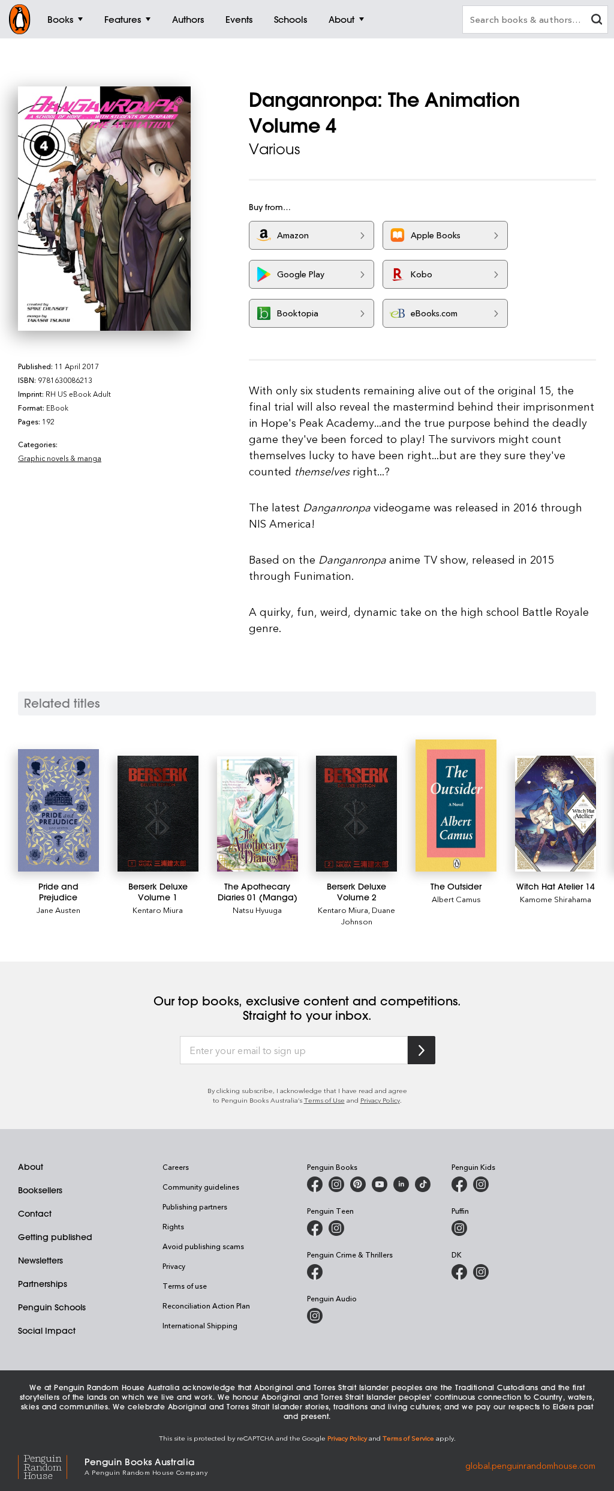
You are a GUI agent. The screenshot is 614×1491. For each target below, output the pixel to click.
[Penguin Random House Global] (51, 1465)
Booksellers (40, 1190)
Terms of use (184, 1285)
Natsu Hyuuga (257, 909)
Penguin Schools (52, 1307)
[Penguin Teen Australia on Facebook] (315, 1228)
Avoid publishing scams (203, 1246)
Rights (173, 1226)
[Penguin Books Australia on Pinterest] (358, 1184)
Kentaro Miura (158, 909)
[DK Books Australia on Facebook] (459, 1272)
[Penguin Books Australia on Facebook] (315, 1184)
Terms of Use (324, 1100)
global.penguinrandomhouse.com (530, 1465)
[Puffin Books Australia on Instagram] (459, 1228)
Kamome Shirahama (555, 899)
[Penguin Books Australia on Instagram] (336, 1184)
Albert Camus (456, 899)
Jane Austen (58, 909)
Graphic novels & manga (59, 458)
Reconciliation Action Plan (206, 1305)
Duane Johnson (368, 915)
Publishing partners (194, 1206)
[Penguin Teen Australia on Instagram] (336, 1228)
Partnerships (42, 1284)
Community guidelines (200, 1186)
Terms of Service (408, 1438)
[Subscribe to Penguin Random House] (421, 1050)
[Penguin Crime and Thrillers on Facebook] (315, 1272)
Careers (175, 1166)
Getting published (55, 1237)
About (30, 1166)
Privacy (173, 1266)
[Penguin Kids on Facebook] (459, 1184)
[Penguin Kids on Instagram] (481, 1184)
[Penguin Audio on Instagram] (315, 1316)
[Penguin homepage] (20, 19)
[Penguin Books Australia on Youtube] (379, 1184)
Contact (35, 1213)
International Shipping (199, 1325)
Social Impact (47, 1330)
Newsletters (40, 1260)
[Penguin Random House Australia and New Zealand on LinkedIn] (401, 1184)
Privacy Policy (380, 1100)
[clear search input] (596, 21)
